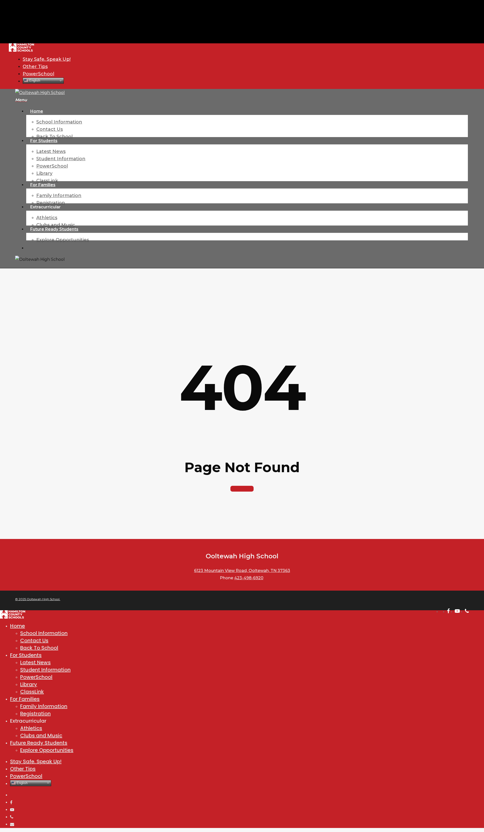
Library (28, 684)
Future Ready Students (38, 742)
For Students (26, 655)
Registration (35, 713)
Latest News (35, 662)
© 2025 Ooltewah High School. (37, 599)
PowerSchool (36, 677)
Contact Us (34, 640)
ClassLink (32, 691)
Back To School (39, 647)
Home (17, 625)
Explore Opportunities (46, 750)
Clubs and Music (41, 735)
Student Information (45, 669)
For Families (25, 698)
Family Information (43, 706)
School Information (44, 633)
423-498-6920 (248, 577)
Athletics (31, 728)
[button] (21, 100)
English (34, 80)
